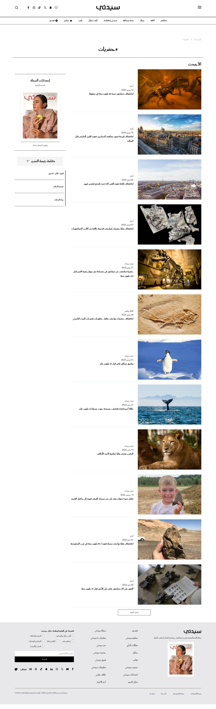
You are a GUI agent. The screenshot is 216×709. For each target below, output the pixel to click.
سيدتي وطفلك (110, 20)
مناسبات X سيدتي (98, 638)
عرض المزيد (134, 612)
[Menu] (199, 7)
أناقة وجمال (51, 641)
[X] (45, 7)
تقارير (135, 660)
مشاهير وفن (66, 641)
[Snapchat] (50, 7)
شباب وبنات (128, 264)
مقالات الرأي (132, 645)
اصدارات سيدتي (130, 674)
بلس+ (80, 20)
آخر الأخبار (101, 682)
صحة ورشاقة (128, 20)
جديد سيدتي (99, 652)
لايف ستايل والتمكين (63, 636)
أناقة (153, 20)
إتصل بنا (152, 693)
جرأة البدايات (59, 199)
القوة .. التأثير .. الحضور (56, 173)
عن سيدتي (101, 645)
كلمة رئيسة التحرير (43, 161)
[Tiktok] (39, 7)
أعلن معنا (163, 693)
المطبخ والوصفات (34, 641)
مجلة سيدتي (100, 630)
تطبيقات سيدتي (99, 667)
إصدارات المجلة (40, 80)
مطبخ (66, 20)
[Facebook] (28, 7)
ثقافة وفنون (128, 311)
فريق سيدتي (100, 660)
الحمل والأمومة (35, 646)
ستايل (135, 652)
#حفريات (108, 49)
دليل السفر (133, 682)
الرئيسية (197, 40)
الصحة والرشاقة (35, 636)
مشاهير (164, 20)
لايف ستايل (93, 20)
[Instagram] (34, 7)
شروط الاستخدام (196, 693)
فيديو (52, 20)
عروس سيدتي (131, 667)
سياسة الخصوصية (178, 693)
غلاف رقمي (101, 674)
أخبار (131, 86)
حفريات (185, 40)
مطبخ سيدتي (132, 638)
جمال (142, 20)
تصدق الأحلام (58, 186)
